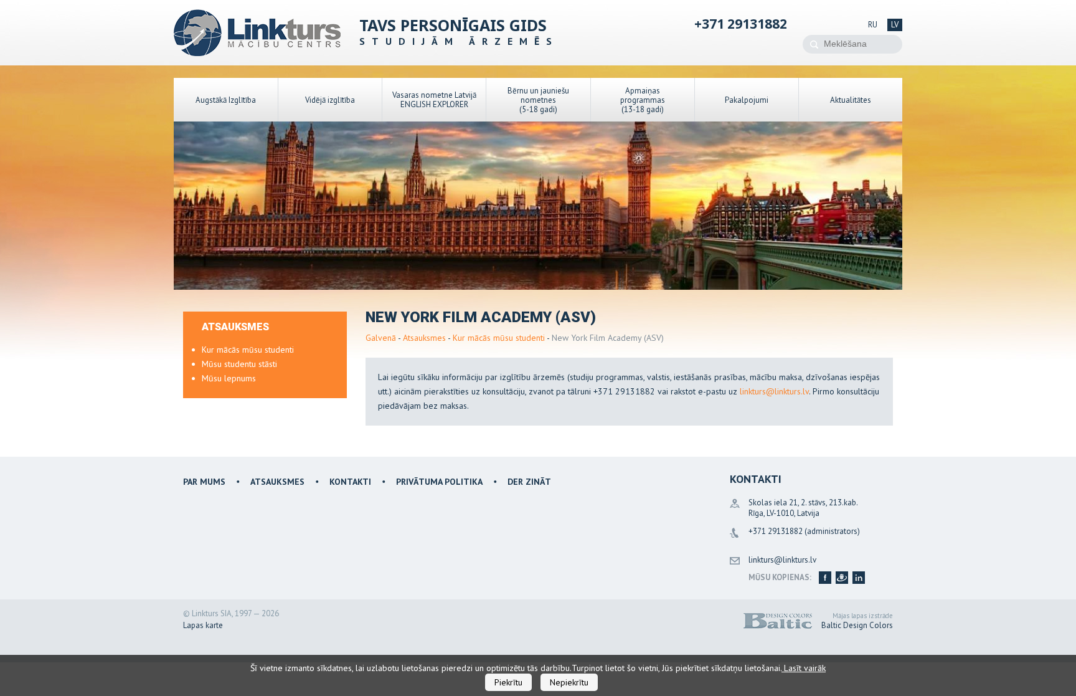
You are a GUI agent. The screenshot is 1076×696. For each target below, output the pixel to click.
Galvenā (381, 337)
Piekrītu (508, 682)
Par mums (204, 481)
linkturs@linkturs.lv (774, 391)
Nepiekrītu (569, 682)
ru (872, 24)
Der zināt (529, 481)
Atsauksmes (424, 337)
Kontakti (350, 481)
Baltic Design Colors (857, 625)
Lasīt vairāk (803, 668)
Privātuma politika (439, 481)
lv (895, 24)
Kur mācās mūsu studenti (499, 337)
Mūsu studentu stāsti (239, 363)
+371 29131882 (740, 23)
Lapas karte (203, 625)
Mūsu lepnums (229, 378)
